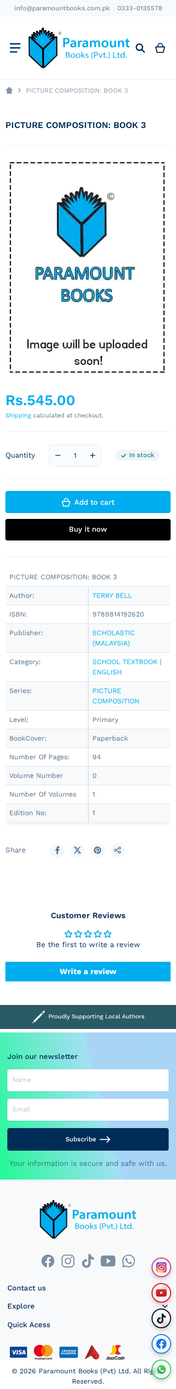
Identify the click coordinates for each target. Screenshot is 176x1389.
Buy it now (88, 529)
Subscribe (81, 1139)
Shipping (18, 415)
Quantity (20, 455)
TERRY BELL (112, 595)
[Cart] (160, 47)
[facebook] (48, 1261)
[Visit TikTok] (161, 1318)
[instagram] (68, 1261)
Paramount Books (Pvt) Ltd (84, 1371)
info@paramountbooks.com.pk (62, 8)
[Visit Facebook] (161, 1344)
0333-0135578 (139, 8)
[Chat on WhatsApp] (161, 1369)
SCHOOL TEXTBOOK (124, 662)
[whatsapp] (128, 1261)
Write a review (88, 971)
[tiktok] (88, 1261)
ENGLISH (107, 672)
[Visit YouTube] (161, 1293)
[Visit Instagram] (161, 1267)
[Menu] (14, 47)
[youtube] (108, 1261)
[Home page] (9, 90)
